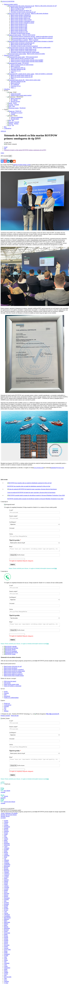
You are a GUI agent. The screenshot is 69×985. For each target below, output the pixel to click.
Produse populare (5, 715)
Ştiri (5, 148)
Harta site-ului (15, 715)
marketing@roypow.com (57, 467)
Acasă (5, 147)
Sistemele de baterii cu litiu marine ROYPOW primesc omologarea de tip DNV (25, 150)
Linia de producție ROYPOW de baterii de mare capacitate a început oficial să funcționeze (31, 492)
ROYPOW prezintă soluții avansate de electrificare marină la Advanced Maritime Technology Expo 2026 (35, 498)
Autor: (2, 153)
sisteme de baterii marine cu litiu (21, 164)
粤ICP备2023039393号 (52, 714)
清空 (10, 156)
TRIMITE (12, 564)
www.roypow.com (39, 467)
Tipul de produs (14, 540)
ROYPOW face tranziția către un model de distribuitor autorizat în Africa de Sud (28, 486)
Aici (55, 568)
